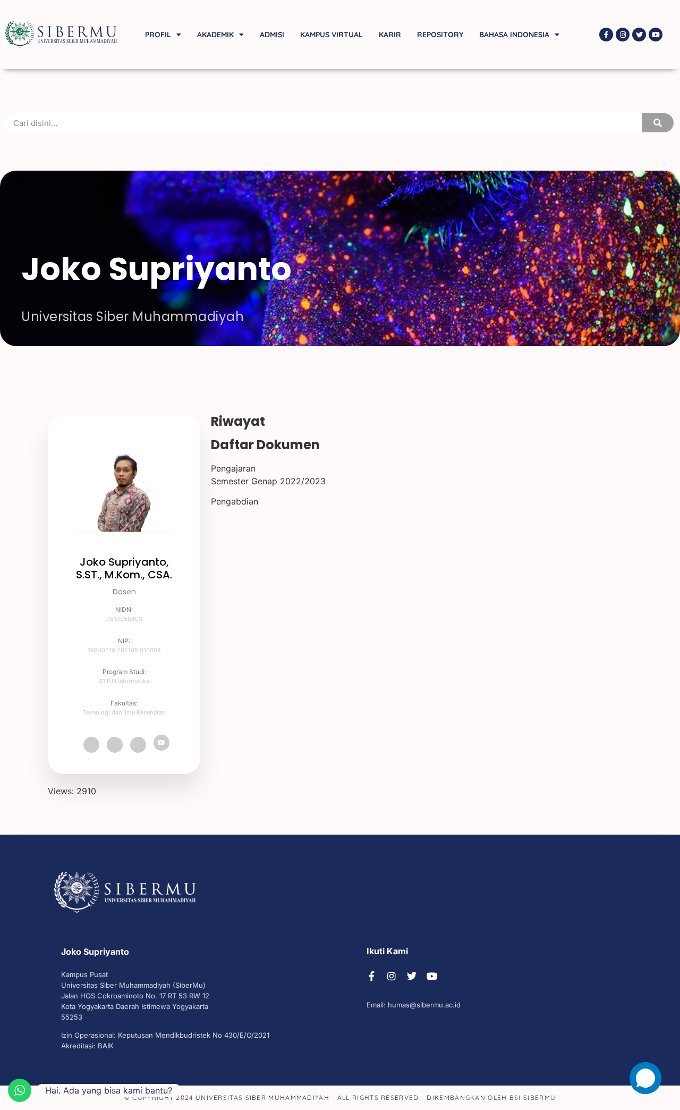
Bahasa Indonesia (514, 34)
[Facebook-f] (606, 34)
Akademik (215, 34)
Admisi (272, 34)
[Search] (658, 122)
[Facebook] (91, 745)
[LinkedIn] (138, 745)
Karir (390, 34)
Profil (158, 34)
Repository (440, 34)
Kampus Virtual (331, 34)
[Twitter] (639, 34)
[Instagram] (623, 34)
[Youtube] (655, 34)
